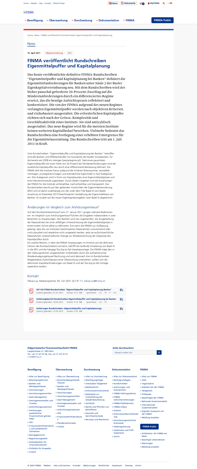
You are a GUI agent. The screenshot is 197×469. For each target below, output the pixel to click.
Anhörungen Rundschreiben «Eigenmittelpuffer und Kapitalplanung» (69, 308)
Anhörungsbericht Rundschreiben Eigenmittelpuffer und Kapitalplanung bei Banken (76, 299)
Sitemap (129, 465)
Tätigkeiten (147, 391)
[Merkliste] (141, 3)
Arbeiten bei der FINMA (153, 387)
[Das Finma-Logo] (29, 12)
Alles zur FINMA (149, 376)
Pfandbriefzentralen (66, 423)
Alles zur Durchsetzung (96, 376)
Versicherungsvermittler (40, 393)
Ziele (144, 380)
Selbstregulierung (122, 426)
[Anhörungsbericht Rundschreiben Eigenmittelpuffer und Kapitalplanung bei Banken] (31, 300)
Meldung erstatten (150, 417)
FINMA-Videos (120, 407)
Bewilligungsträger (94, 380)
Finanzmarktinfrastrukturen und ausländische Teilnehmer (41, 429)
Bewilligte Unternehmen (153, 440)
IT (110, 293)
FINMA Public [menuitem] (162, 20)
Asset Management (38, 397)
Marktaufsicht (91, 387)
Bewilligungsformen (38, 380)
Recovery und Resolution (97, 419)
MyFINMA (154, 3)
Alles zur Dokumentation (125, 376)
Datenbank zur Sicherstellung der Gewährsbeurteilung (95, 397)
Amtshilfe (89, 403)
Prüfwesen (146, 394)
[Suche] (163, 3)
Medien (34, 3)
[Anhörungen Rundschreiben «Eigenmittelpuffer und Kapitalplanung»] (31, 310)
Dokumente (129, 3)
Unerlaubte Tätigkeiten (96, 383)
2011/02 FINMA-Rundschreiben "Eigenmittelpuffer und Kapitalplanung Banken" (73, 289)
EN (115, 293)
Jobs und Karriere (62, 465)
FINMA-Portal (59, 3)
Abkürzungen (89, 465)
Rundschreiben (120, 383)
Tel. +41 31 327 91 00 (37, 354)
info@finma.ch (35, 357)
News (114, 3)
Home (26, 3)
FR (106, 293)
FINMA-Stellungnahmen (125, 393)
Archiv (117, 436)
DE (171, 3)
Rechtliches (104, 465)
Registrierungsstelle (38, 438)
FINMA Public (149, 426)
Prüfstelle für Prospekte (40, 448)
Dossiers (117, 410)
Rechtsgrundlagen (122, 380)
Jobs (41, 3)
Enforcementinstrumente (97, 391)
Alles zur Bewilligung (39, 376)
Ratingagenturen (37, 435)
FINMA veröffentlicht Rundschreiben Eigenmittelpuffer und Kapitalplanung (76, 35)
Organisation (148, 383)
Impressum (117, 465)
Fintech (32, 452)
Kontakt (47, 3)
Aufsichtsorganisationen (40, 407)
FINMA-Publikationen (124, 403)
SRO (31, 422)
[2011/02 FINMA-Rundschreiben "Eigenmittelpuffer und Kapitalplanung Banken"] (31, 291)
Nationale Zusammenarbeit (154, 401)
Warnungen (147, 443)
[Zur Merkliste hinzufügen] (121, 290)
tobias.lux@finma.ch (94, 280)
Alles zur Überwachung (68, 376)
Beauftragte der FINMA (152, 398)
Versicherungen (36, 390)
